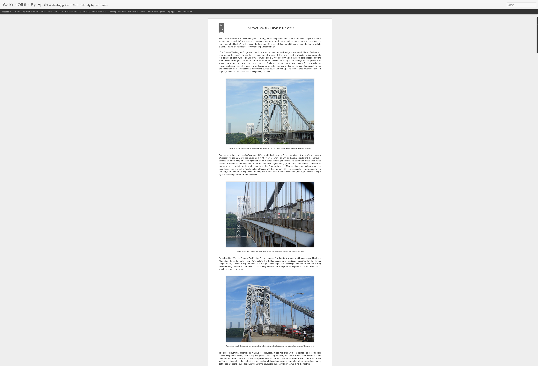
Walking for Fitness (117, 11)
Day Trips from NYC (30, 11)
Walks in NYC (47, 11)
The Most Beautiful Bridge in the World (270, 28)
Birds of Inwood (185, 11)
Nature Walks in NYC (137, 11)
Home (17, 11)
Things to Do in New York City (68, 11)
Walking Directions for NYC (95, 11)
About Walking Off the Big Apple (162, 11)
